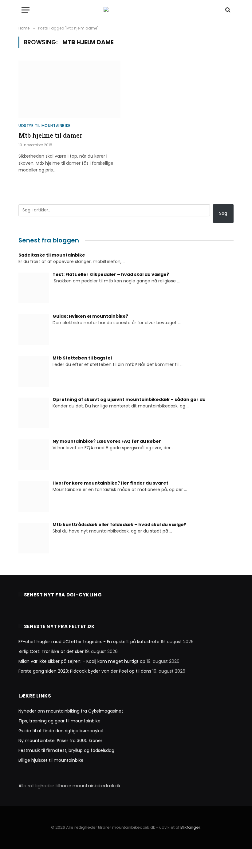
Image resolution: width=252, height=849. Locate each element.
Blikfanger (190, 827)
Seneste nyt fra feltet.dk (59, 626)
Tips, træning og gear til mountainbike (59, 721)
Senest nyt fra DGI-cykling (63, 595)
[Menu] (26, 10)
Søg (223, 213)
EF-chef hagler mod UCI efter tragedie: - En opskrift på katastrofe (88, 642)
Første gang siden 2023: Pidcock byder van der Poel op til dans (84, 671)
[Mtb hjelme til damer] (69, 89)
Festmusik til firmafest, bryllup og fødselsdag (66, 750)
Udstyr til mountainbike (44, 125)
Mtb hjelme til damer (50, 135)
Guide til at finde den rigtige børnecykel (60, 731)
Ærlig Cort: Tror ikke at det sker (51, 651)
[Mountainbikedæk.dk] (126, 10)
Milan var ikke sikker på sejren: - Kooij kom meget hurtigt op (81, 661)
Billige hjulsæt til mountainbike (51, 760)
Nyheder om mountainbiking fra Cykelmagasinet (70, 711)
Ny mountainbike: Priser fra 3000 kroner (60, 740)
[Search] (227, 10)
